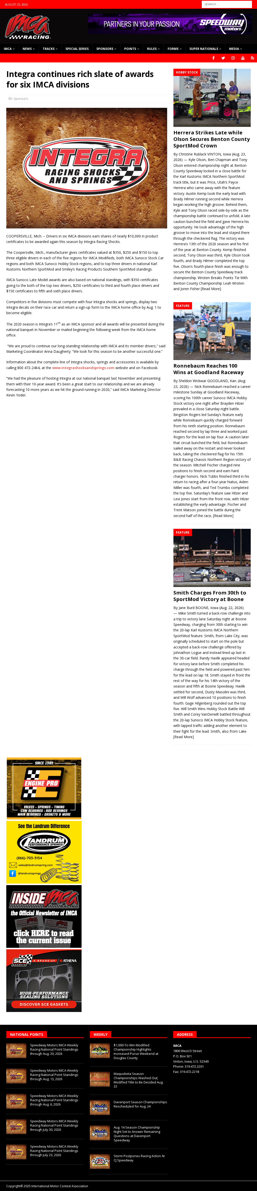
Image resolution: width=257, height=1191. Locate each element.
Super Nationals (203, 49)
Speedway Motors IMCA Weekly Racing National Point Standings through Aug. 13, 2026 (54, 1074)
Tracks (48, 49)
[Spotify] (252, 58)
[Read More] (211, 288)
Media (234, 49)
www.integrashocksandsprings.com (83, 367)
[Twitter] (223, 58)
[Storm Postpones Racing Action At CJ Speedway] (100, 1161)
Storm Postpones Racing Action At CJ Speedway (139, 1158)
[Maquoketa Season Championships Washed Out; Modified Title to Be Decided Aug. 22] (100, 1079)
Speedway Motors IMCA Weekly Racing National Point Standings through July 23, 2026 (54, 1150)
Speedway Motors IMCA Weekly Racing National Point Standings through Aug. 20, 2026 (54, 1049)
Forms (173, 49)
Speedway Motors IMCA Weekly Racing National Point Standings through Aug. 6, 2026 (54, 1100)
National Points (26, 1034)
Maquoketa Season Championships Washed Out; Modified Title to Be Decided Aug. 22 (138, 1080)
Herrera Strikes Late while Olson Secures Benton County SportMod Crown (211, 139)
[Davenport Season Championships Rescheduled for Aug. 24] (100, 1107)
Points (130, 49)
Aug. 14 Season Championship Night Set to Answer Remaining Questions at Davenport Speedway (137, 1133)
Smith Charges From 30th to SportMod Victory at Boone (209, 596)
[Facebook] (213, 58)
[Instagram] (233, 58)
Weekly (100, 1034)
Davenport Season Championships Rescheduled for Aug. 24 (140, 1104)
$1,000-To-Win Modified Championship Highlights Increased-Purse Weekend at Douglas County (136, 1051)
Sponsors (104, 49)
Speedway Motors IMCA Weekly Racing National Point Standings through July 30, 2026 (54, 1125)
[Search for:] (227, 4)
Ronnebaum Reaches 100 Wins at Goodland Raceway (208, 369)
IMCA (8, 49)
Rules (152, 49)
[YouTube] (242, 58)
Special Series (77, 49)
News (27, 49)
